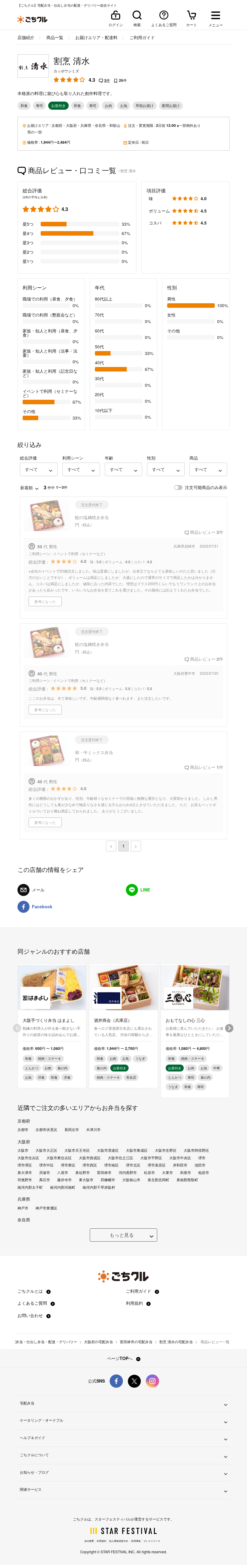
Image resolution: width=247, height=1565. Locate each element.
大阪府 (71, 125)
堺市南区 (111, 1165)
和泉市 (185, 1172)
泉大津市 (24, 1172)
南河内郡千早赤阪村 (99, 1187)
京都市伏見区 (46, 1129)
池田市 (200, 1165)
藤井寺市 (64, 1179)
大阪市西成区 (90, 1157)
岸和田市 (180, 1165)
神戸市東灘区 (46, 1208)
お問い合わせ (30, 1315)
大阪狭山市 (131, 1179)
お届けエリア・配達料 (95, 37)
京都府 (57, 125)
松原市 (149, 1172)
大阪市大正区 (46, 1150)
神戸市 (22, 1208)
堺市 (201, 1157)
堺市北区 (133, 1165)
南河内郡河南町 (62, 1187)
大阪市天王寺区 (77, 1150)
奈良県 (100, 125)
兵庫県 (85, 125)
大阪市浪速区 (108, 1150)
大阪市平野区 (151, 1157)
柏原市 (203, 1172)
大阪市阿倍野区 (196, 1150)
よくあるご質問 (32, 1303)
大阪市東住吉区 (59, 1157)
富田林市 (104, 1172)
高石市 (44, 1179)
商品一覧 (54, 37)
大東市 (167, 1172)
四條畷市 (108, 1179)
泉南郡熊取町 (187, 1179)
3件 (107, 80)
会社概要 (89, 1540)
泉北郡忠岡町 (158, 1179)
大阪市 (22, 1150)
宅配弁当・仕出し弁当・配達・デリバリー (42, 1341)
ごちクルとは (30, 1291)
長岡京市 (71, 1129)
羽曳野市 (24, 1179)
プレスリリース (151, 1540)
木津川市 (93, 1129)
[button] (39, 469)
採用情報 (136, 1540)
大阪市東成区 (137, 1150)
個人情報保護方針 (118, 1540)
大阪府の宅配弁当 (98, 1341)
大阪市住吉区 (28, 1157)
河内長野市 (128, 1172)
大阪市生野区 (166, 1150)
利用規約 (135, 1303)
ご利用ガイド (141, 37)
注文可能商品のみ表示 (206, 487)
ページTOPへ (120, 1358)
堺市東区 (68, 1165)
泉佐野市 (82, 1172)
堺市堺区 (24, 1165)
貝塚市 (44, 1172)
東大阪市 (86, 1179)
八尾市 (62, 1172)
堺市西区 (90, 1165)
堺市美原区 (157, 1165)
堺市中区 (46, 1165)
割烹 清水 (72, 60)
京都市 (22, 1129)
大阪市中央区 (180, 1157)
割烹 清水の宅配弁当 (176, 1341)
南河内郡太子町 (30, 1187)
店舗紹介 (25, 37)
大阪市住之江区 (120, 1157)
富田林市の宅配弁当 (136, 1341)
